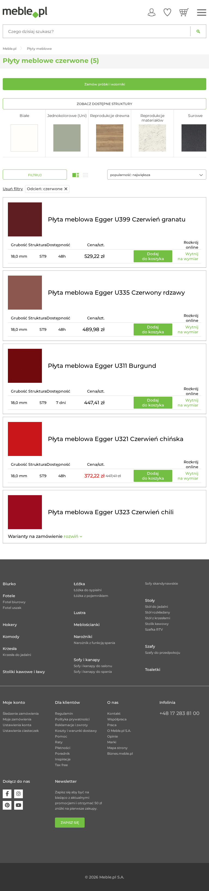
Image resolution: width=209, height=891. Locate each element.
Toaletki (152, 669)
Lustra (79, 612)
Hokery (10, 624)
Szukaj (198, 31)
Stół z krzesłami (157, 618)
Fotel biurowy (14, 602)
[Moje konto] (151, 12)
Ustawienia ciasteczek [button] (21, 731)
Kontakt (114, 713)
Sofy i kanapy (87, 659)
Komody (11, 636)
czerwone (45, 188)
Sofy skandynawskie (161, 583)
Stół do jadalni (156, 607)
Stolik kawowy (157, 624)
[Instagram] (18, 794)
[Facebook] (7, 794)
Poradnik (62, 753)
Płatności (62, 748)
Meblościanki (87, 624)
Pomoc (61, 736)
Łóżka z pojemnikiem (91, 596)
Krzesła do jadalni (17, 655)
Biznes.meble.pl (120, 753)
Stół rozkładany (157, 612)
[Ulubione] (167, 12)
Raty (59, 742)
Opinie (112, 736)
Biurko (9, 583)
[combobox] (156, 174)
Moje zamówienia (17, 719)
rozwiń (71, 536)
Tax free (61, 765)
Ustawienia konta (17, 725)
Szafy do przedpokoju (162, 652)
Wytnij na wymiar (188, 256)
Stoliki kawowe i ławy (24, 671)
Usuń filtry (13, 188)
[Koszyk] (184, 12)
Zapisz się (70, 823)
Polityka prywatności (72, 719)
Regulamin (64, 713)
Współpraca (117, 719)
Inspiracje (62, 759)
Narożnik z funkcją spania (94, 643)
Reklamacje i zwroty (71, 725)
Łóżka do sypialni (88, 590)
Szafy (150, 646)
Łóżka (79, 583)
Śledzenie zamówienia (21, 713)
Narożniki (83, 636)
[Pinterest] (7, 805)
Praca (111, 725)
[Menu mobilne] (201, 12)
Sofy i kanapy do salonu (93, 666)
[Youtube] (18, 805)
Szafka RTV (154, 629)
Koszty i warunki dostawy (76, 731)
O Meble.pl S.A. (119, 731)
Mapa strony (117, 748)
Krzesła (10, 648)
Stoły (150, 600)
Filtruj (35, 175)
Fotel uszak (12, 608)
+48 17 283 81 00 (179, 713)
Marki (111, 742)
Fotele (9, 595)
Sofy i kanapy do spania (93, 672)
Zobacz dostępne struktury (104, 104)
